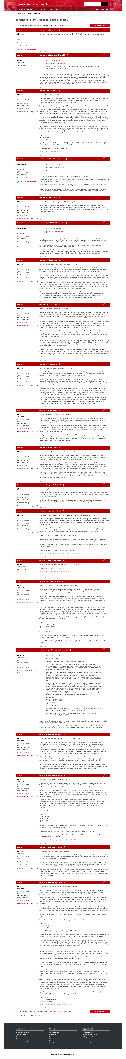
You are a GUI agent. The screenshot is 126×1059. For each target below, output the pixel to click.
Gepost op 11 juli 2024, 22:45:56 (48, 305)
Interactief (44, 9)
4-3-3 (31, 46)
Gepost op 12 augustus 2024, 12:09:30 (50, 485)
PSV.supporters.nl (87, 1037)
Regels (30, 13)
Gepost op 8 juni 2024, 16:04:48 (48, 91)
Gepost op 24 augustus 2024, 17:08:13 (50, 560)
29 (64, 25)
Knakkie (19, 60)
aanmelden (104, 9)
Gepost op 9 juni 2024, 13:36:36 (48, 159)
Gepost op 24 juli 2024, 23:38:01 (48, 410)
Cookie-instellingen (88, 1043)
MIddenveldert (21, 164)
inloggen (97, 9)
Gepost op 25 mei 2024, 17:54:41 (48, 30)
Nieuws (29, 9)
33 (70, 25)
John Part (20, 95)
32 (69, 25)
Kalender (18, 1039)
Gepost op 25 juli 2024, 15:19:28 (48, 448)
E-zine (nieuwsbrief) (22, 1041)
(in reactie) (61, 55)
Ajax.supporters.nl (87, 1033)
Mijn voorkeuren (87, 1041)
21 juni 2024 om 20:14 (59, 231)
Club (50, 9)
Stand (17, 1037)
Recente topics (22, 13)
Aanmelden (19, 1033)
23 (54, 25)
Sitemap (84, 1039)
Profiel (56, 9)
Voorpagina (21, 9)
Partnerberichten (54, 1041)
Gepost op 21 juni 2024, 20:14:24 (48, 198)
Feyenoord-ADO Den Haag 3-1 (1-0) (27, 112)
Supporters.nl (87, 1029)
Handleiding (36, 13)
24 (55, 25)
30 (66, 25)
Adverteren (52, 1039)
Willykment (20, 34)
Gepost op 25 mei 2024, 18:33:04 (48, 55)
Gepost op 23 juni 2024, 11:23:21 (48, 223)
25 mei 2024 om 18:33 (59, 167)
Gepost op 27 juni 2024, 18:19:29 (48, 260)
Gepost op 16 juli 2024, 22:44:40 (48, 364)
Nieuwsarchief (20, 1043)
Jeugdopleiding (48, 19)
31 (67, 25)
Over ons (52, 1029)
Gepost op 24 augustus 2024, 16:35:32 (50, 511)
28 (62, 25)
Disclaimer (52, 1035)
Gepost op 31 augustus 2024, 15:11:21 (49, 581)
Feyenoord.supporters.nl (89, 1035)
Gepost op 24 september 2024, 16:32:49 (50, 882)
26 (59, 25)
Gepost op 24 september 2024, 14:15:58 (50, 847)
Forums (36, 9)
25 (57, 25)
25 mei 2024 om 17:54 (60, 63)
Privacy (51, 1037)
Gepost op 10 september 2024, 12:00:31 (50, 734)
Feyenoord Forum (26, 19)
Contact (51, 1043)
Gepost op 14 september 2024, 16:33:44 (50, 775)
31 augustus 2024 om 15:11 (60, 658)
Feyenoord (23, 36)
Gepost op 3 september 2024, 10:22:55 (50, 650)
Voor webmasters (54, 1033)
